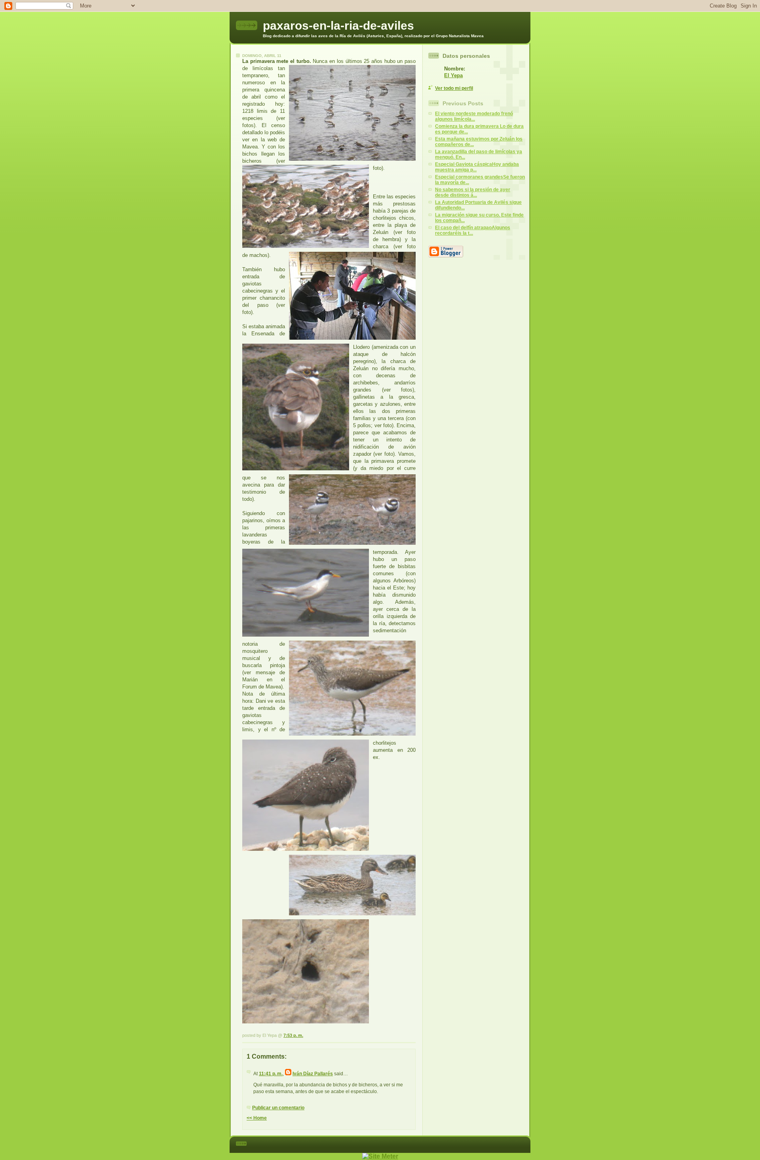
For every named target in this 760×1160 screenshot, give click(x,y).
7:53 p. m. (293, 1035)
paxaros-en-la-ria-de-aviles (338, 25)
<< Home (257, 1118)
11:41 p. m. (271, 1073)
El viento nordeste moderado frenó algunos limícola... (474, 116)
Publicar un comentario (278, 1108)
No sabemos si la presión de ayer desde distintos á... (472, 192)
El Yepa (453, 75)
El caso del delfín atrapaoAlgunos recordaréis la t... (472, 230)
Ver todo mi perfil (454, 88)
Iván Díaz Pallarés (313, 1073)
